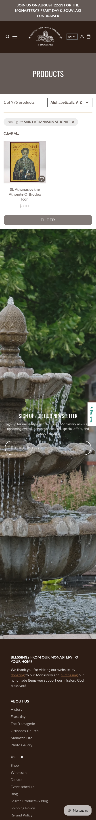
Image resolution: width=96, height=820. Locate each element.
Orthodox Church (25, 730)
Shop (15, 765)
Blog (14, 794)
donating (18, 675)
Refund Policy (21, 815)
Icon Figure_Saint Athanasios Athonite (30, 120)
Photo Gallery (21, 745)
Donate (16, 779)
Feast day (18, 716)
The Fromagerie (23, 723)
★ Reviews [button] (92, 414)
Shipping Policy (23, 808)
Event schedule (22, 786)
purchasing (69, 675)
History (16, 709)
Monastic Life (21, 738)
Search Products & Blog (29, 801)
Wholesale (19, 772)
